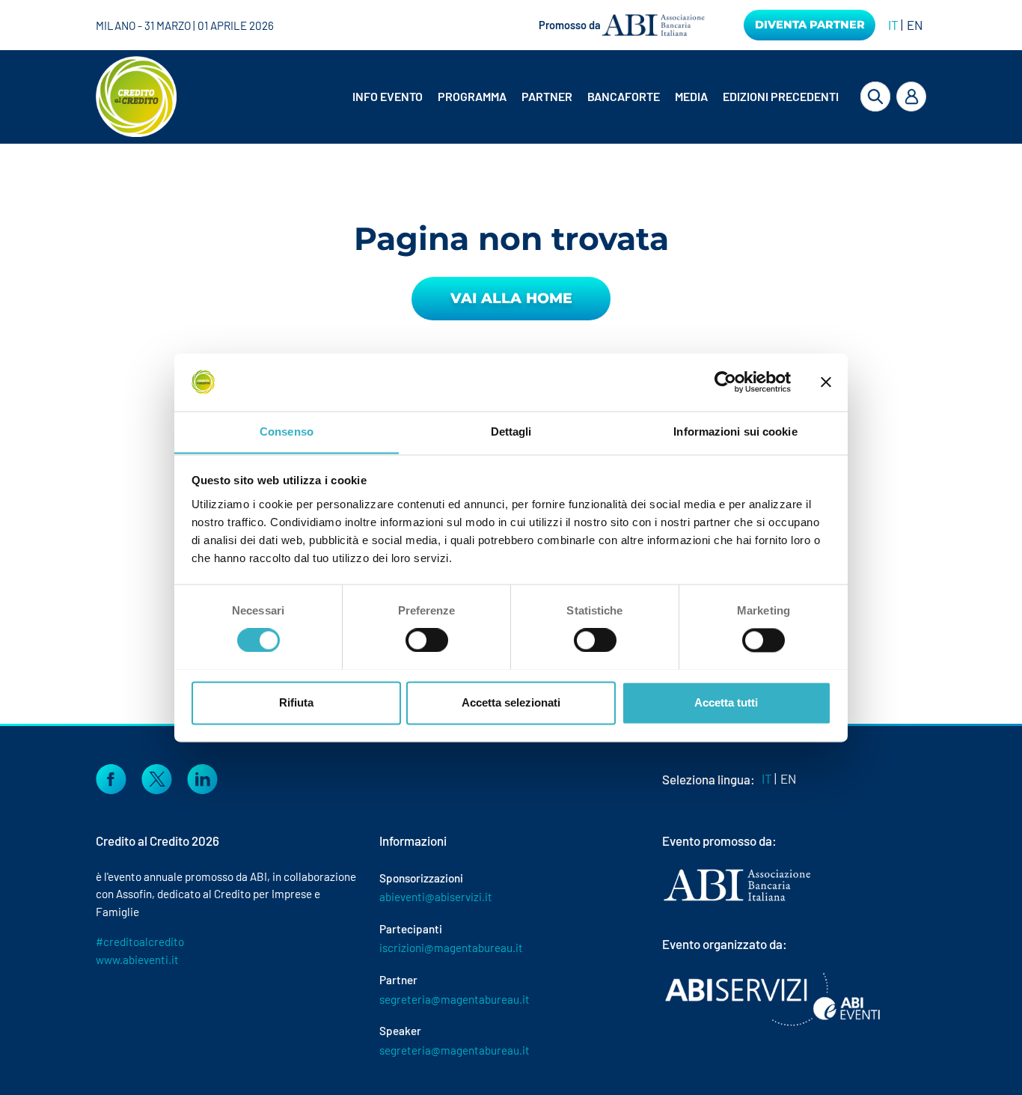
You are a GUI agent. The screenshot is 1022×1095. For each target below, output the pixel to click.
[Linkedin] (202, 776)
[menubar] (584, 97)
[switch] (427, 640)
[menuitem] (389, 97)
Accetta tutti (726, 702)
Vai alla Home (511, 298)
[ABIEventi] (774, 999)
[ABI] (737, 899)
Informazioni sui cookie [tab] (735, 431)
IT (893, 24)
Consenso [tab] (286, 431)
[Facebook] (111, 776)
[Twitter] (156, 776)
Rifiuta (296, 702)
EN (914, 24)
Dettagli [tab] (511, 431)
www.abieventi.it (137, 959)
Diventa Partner (810, 24)
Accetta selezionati (511, 702)
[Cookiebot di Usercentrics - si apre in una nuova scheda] (725, 381)
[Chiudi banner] (826, 381)
